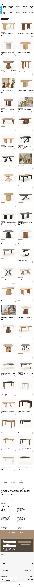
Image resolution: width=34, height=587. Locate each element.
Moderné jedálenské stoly (5, 517)
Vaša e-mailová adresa (6, 544)
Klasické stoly (3, 510)
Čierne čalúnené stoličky (4, 521)
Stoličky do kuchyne (4, 513)
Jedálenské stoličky (4, 512)
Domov (2, 2)
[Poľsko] (12, 584)
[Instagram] (29, 579)
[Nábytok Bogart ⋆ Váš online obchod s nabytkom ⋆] (6, 1)
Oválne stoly (19, 528)
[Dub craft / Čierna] (18, 189)
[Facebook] (28, 579)
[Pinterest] (32, 579)
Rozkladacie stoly (19, 510)
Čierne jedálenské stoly (20, 517)
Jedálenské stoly (3, 511)
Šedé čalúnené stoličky (20, 520)
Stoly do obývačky (4, 528)
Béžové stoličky (19, 522)
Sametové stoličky (4, 527)
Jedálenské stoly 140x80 (21, 518)
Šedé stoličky (3, 522)
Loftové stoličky (19, 526)
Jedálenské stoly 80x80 (20, 516)
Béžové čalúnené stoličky (5, 520)
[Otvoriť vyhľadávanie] (29, 1)
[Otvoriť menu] (1, 1)
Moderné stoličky (3, 525)
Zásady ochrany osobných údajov (24, 544)
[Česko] (14, 584)
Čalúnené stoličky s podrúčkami (22, 521)
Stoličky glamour (19, 525)
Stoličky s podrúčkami (20, 512)
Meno (3, 540)
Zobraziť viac (3, 503)
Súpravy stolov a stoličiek (21, 509)
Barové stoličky (3, 509)
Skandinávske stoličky (4, 526)
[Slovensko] (21, 584)
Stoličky (2, 508)
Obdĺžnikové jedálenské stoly (5, 516)
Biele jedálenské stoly (20, 513)
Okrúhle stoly (19, 511)
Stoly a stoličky (6, 2)
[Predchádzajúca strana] (1, 475)
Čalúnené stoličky (20, 508)
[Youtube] (31, 579)
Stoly (9, 2)
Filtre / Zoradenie (5, 18)
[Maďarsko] (17, 584)
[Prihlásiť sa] (31, 1)
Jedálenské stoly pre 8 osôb (21, 519)
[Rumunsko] (19, 584)
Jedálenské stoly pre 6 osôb (5, 518)
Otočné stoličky (19, 527)
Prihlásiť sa (24, 542)
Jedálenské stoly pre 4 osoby (5, 519)
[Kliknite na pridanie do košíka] (15, 36)
